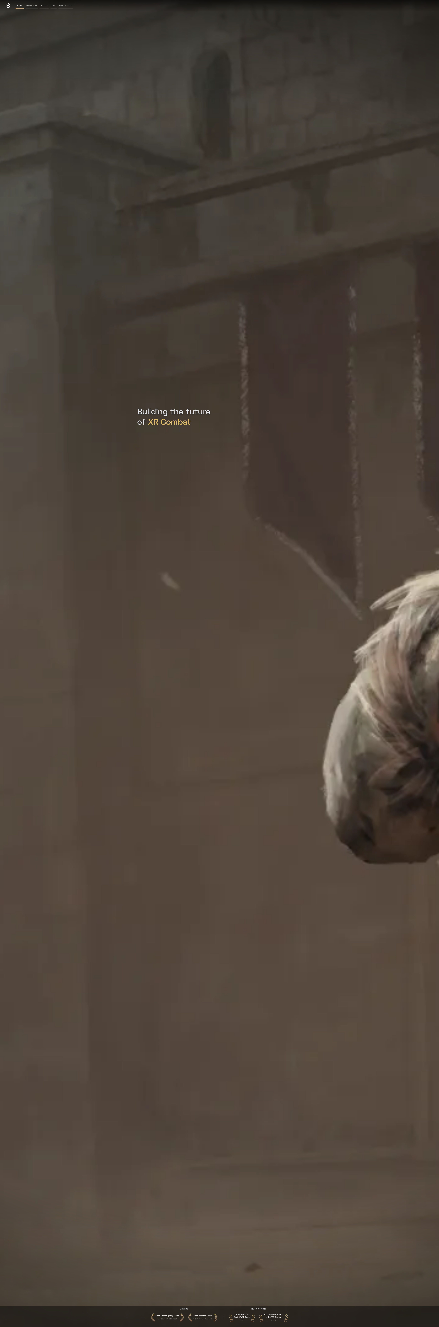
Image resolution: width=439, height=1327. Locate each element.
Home (19, 6)
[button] (31, 6)
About (44, 6)
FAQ (54, 6)
